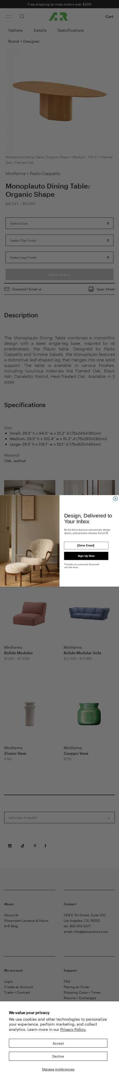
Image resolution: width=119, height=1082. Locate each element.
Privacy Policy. (73, 1029)
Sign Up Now (86, 555)
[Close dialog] (115, 498)
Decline (58, 1056)
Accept (58, 1043)
